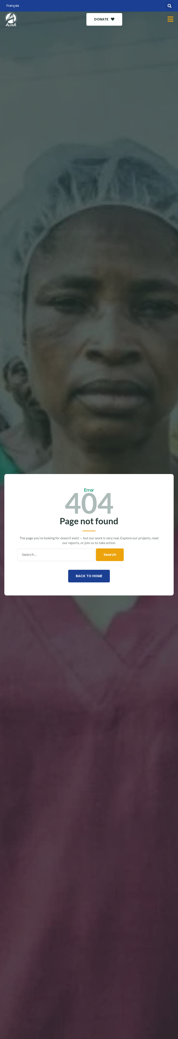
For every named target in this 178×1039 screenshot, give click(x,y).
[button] (169, 5)
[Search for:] (56, 555)
